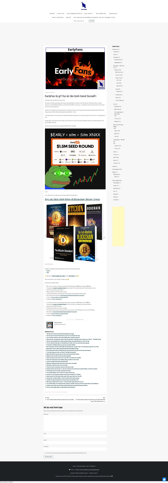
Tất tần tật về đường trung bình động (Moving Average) (60, 333)
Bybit (48, 272)
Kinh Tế (115, 157)
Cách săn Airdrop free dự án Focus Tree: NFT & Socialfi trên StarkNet (64, 357)
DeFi (117, 83)
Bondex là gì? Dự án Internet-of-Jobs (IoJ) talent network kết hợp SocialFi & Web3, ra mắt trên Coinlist (72, 368)
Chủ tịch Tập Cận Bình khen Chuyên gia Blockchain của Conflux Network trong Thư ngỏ (68, 341)
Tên (45, 433)
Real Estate (116, 188)
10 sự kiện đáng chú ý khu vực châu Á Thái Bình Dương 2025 (61, 352)
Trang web (46, 446)
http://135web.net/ (57, 299)
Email (45, 440)
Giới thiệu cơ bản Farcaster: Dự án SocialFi (57, 365)
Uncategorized (115, 169)
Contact (68, 17)
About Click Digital (58, 17)
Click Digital (72, 276)
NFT (117, 80)
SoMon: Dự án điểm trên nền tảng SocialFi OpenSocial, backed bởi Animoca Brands (67, 385)
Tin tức (117, 75)
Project (65, 392)
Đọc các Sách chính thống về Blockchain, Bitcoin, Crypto (72, 199)
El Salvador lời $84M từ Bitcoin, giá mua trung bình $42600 (61, 345)
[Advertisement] (84, 32)
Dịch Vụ (116, 130)
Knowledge (116, 182)
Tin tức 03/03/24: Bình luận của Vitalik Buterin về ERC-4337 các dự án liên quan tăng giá (68, 343)
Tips (114, 54)
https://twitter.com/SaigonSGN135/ (59, 297)
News (115, 133)
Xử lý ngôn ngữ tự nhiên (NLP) (119, 113)
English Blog (113, 13)
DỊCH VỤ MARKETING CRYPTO (74, 13)
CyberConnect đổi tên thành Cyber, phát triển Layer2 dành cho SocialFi (64, 376)
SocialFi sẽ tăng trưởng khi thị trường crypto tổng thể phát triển (62, 380)
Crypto (60, 392)
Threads (115, 51)
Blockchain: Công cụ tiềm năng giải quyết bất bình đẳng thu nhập (62, 348)
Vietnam (114, 49)
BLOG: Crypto (88, 13)
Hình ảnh (116, 121)
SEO (114, 151)
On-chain (117, 94)
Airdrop (118, 91)
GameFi (118, 86)
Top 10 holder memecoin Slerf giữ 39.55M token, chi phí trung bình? (63, 337)
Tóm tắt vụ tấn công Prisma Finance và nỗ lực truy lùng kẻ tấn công (63, 335)
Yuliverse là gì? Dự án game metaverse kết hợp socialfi (60, 367)
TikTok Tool (60, 13)
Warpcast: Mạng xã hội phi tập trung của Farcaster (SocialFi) (62, 363)
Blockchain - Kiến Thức (51, 392)
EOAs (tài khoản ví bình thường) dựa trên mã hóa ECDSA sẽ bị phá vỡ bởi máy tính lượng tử (69, 350)
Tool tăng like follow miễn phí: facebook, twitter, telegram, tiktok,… (94, 17)
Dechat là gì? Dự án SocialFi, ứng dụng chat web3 (59, 370)
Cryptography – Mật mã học (118, 140)
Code (116, 97)
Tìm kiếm (91, 20)
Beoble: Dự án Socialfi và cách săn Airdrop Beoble (59, 356)
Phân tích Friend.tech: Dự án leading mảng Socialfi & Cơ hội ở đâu (63, 359)
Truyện (113, 166)
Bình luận (46, 414)
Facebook (115, 57)
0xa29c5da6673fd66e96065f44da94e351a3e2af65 (72, 295)
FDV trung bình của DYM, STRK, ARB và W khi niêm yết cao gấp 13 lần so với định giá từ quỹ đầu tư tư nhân (73, 346)
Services (52, 13)
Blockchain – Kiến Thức (118, 65)
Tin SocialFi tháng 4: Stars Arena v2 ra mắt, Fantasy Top (60, 372)
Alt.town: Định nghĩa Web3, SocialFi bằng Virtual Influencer (61, 387)
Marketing (115, 174)
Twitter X (115, 163)
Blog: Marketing (101, 13)
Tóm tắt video (118, 100)
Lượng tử (116, 145)
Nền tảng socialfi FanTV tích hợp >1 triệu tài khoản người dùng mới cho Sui (65, 381)
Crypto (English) (116, 180)
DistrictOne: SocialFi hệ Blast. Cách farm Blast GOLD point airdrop (63, 378)
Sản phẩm (116, 106)
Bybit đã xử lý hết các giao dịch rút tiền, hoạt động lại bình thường (63, 354)
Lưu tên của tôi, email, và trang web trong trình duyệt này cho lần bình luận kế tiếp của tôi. (66, 453)
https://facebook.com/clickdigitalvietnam (89, 469)
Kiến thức (117, 72)
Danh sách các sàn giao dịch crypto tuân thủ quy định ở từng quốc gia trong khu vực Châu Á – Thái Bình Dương (74, 339)
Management (117, 62)
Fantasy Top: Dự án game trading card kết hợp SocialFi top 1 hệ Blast (64, 374)
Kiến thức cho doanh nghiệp (118, 125)
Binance (48, 270)
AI (113, 104)
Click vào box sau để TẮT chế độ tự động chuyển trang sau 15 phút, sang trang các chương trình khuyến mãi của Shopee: (84, 476)
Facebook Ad (117, 59)
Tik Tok (115, 154)
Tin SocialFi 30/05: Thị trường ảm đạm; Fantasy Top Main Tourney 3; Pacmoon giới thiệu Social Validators (73, 383)
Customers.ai (153, 475)
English (114, 172)
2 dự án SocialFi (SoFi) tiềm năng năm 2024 (57, 361)
